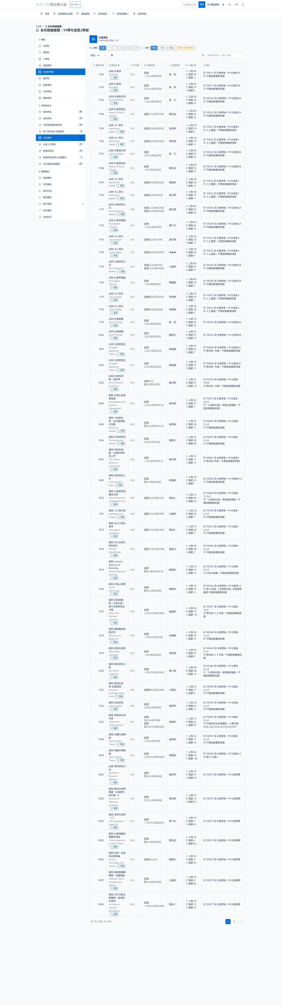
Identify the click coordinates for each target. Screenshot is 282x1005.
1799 (101, 322)
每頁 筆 (102, 55)
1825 (101, 755)
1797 (101, 296)
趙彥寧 (172, 705)
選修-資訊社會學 (117, 648)
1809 (101, 480)
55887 (209, 606)
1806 (101, 440)
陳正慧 (172, 209)
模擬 (115, 78)
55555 (210, 702)
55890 (209, 716)
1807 (101, 459)
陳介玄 (172, 225)
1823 (101, 721)
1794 (101, 252)
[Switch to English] (230, 4)
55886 (209, 545)
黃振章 (172, 182)
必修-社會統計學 (117, 96)
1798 (101, 309)
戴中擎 (172, 382)
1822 (101, 705)
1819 (101, 653)
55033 (210, 112)
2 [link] (234, 921)
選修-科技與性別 (117, 436)
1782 (101, 87)
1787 (101, 153)
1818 (101, 635)
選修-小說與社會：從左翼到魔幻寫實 (117, 421)
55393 (209, 207)
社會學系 (221, 72)
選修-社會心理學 (117, 584)
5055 (101, 840)
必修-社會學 (115, 71)
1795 (101, 266)
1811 (101, 513)
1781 (101, 74)
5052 (101, 798)
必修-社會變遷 (116, 318)
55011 (209, 72)
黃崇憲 (172, 403)
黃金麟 (172, 349)
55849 (209, 753)
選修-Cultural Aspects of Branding (116, 564)
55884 (210, 493)
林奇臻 (172, 296)
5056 (101, 859)
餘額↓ (172, 48)
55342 (209, 379)
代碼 (154, 48)
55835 (210, 566)
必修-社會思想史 (117, 109)
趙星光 (172, 549)
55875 (209, 880)
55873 (209, 840)
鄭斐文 (172, 334)
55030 (210, 98)
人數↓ (162, 48)
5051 (101, 774)
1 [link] (228, 921)
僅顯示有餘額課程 (186, 48)
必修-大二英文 (116, 125)
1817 (101, 611)
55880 (210, 421)
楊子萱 (172, 195)
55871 (209, 821)
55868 (209, 347)
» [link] (242, 921)
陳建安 (172, 589)
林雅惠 (172, 309)
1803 (101, 382)
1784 (101, 114)
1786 (101, 141)
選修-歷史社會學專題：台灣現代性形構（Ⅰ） (117, 792)
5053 (101, 821)
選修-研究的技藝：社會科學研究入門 (117, 452)
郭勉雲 (172, 755)
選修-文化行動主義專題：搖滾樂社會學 (117, 897)
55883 (210, 478)
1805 (101, 424)
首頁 (40, 26)
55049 (209, 223)
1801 (101, 349)
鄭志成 (172, 114)
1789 (101, 182)
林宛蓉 (172, 653)
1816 (101, 589)
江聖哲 (172, 689)
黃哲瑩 (172, 141)
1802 (101, 365)
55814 (209, 774)
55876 (209, 526)
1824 (101, 739)
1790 (101, 195)
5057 (101, 880)
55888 (210, 632)
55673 (209, 398)
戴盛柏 (172, 611)
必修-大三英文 (116, 236)
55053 (210, 322)
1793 (101, 239)
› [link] (240, 82)
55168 (209, 510)
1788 (101, 168)
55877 (209, 904)
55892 (209, 437)
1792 (101, 225)
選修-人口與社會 (117, 510)
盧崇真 (172, 739)
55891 (209, 736)
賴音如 (172, 569)
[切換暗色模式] (243, 4)
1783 (101, 99)
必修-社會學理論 (117, 220)
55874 (209, 859)
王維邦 (172, 266)
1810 (101, 497)
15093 (209, 237)
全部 (103, 48)
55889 (209, 686)
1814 (101, 549)
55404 (210, 648)
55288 (209, 665)
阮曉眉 (172, 635)
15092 (209, 126)
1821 (101, 689)
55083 (210, 585)
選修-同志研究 (116, 702)
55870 (209, 798)
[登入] (223, 4)
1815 (101, 569)
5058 (101, 904)
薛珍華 (172, 239)
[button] (101, 13)
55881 (209, 457)
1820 (101, 670)
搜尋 (202, 4)
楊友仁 (172, 497)
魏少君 (172, 670)
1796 (101, 282)
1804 (101, 403)
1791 (101, 209)
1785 (101, 128)
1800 (101, 334)
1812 (101, 529)
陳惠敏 (172, 282)
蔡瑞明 (172, 480)
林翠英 (172, 128)
